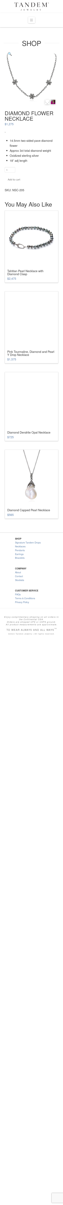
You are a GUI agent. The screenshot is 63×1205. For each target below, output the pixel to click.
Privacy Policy (22, 790)
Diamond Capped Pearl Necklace (28, 699)
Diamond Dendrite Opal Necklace (28, 621)
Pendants (20, 738)
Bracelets (20, 746)
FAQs (18, 783)
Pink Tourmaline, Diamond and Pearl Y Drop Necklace (30, 353)
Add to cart (14, 179)
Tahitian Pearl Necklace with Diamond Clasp (25, 272)
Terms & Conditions (25, 787)
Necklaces (20, 735)
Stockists (19, 768)
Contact (19, 764)
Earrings (19, 742)
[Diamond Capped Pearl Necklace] (31, 665)
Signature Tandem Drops (28, 731)
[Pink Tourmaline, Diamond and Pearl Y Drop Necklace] (31, 317)
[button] (31, 20)
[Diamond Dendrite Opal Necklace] (31, 493)
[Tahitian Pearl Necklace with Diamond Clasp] (31, 237)
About (18, 761)
